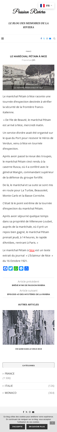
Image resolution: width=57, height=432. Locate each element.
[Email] (50, 38)
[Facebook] (41, 38)
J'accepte (17, 426)
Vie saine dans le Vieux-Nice (28, 349)
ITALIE (29, 386)
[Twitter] (44, 38)
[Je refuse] (52, 423)
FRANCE (9, 373)
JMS (33, 60)
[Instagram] (47, 38)
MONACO (29, 393)
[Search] (54, 38)
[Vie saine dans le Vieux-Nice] (28, 327)
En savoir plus (37, 426)
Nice (32, 250)
